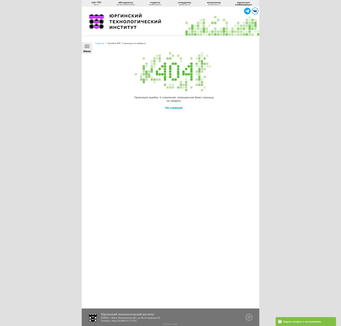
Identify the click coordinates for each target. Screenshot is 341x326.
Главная (99, 43)
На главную (174, 108)
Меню (87, 51)
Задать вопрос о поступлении (302, 321)
